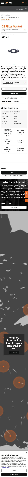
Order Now (14, 207)
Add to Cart (14, 93)
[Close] (26, 452)
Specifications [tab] (6, 101)
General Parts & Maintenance (9, 17)
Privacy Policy (5, 467)
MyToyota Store (5, 15)
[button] (3, 89)
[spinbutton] (14, 89)
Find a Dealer (14, 352)
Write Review (14, 173)
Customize (13, 470)
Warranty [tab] (16, 101)
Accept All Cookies (14, 474)
